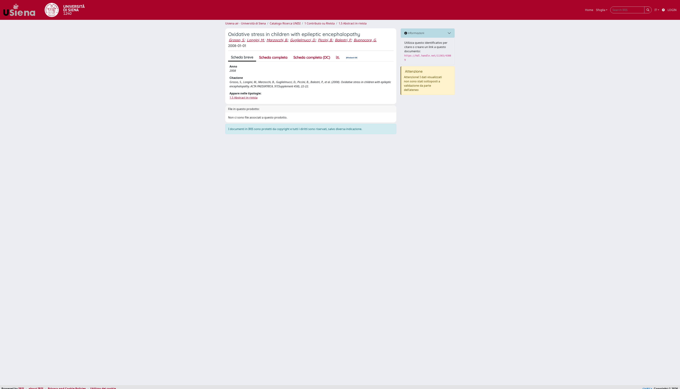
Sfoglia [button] (600, 10)
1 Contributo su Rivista (319, 23)
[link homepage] (20, 10)
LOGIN (672, 10)
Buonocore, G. (365, 40)
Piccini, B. (325, 40)
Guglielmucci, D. (303, 40)
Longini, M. (255, 40)
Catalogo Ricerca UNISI (285, 23)
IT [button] (655, 10)
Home (589, 10)
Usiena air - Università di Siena (245, 23)
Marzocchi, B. (277, 40)
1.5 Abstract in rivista (353, 23)
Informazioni (415, 33)
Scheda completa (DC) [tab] (311, 57)
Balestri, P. (343, 40)
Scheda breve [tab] (242, 57)
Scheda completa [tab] (273, 57)
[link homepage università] (64, 10)
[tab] (338, 57)
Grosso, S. (237, 40)
